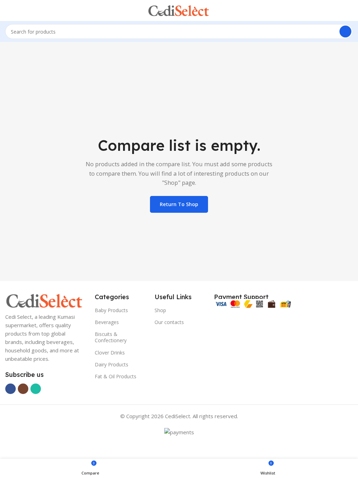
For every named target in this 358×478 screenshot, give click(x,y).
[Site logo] (179, 9)
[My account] (350, 10)
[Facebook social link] (10, 389)
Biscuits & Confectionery (111, 337)
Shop (160, 310)
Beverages (107, 322)
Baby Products (111, 310)
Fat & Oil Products (115, 376)
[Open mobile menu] (8, 10)
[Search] (345, 31)
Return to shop (179, 204)
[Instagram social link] (23, 389)
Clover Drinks (110, 352)
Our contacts (169, 322)
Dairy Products (111, 364)
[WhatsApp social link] (35, 389)
